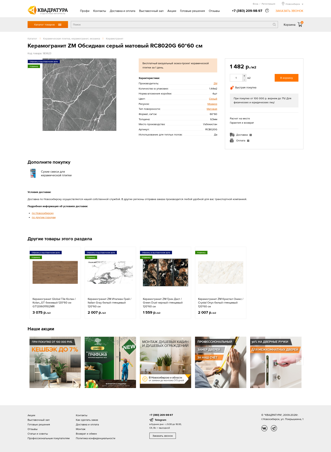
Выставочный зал (151, 10)
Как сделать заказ (87, 419)
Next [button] (300, 361)
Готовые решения (192, 10)
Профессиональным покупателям (49, 438)
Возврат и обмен (86, 433)
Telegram (160, 419)
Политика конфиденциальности (95, 438)
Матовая (212, 108)
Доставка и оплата (122, 10)
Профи (84, 10)
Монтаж (80, 429)
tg (274, 428)
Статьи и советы (38, 433)
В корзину (286, 77)
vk (264, 428)
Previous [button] (31, 361)
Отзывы (214, 10)
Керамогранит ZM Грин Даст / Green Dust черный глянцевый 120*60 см (163, 302)
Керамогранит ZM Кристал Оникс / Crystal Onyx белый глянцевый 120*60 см (220, 302)
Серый (213, 98)
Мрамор (212, 103)
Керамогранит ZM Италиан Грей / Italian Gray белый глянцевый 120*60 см (109, 302)
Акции (171, 10)
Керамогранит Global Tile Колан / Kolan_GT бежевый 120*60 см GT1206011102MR (54, 302)
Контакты (99, 10)
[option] (55, 283)
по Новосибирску (43, 213)
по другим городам (44, 217)
